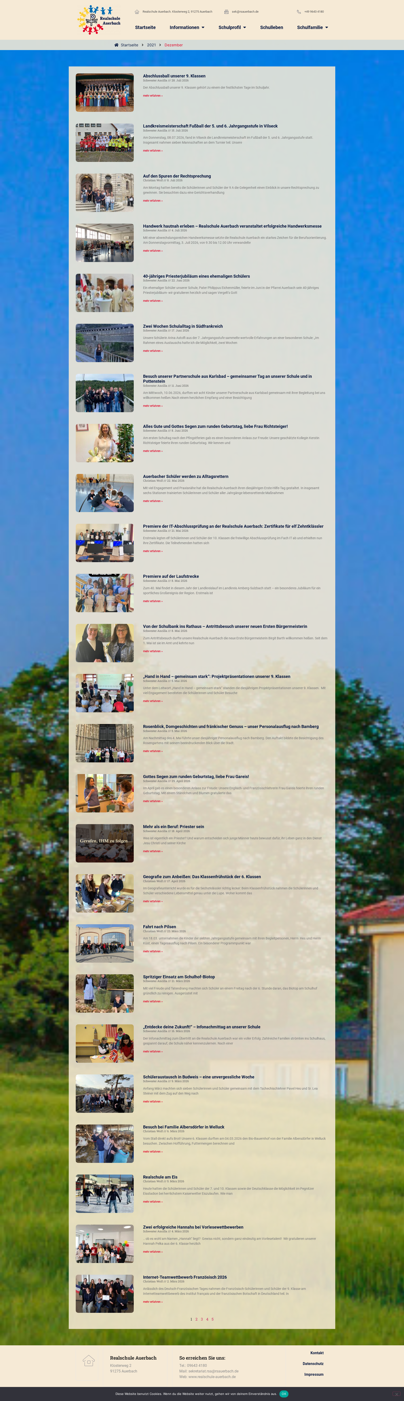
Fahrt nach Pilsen (159, 926)
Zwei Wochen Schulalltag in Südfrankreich (183, 326)
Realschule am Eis (160, 1177)
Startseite (145, 27)
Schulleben (271, 27)
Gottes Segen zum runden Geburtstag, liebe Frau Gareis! (196, 776)
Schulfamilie (310, 27)
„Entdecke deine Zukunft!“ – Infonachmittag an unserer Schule (201, 1026)
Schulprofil (230, 27)
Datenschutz (313, 1363)
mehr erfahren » (153, 95)
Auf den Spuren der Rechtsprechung (177, 176)
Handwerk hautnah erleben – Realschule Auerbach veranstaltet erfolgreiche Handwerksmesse (232, 226)
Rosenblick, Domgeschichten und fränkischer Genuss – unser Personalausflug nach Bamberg (231, 726)
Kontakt (317, 1353)
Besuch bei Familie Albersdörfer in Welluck (183, 1126)
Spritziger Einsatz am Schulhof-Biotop (179, 976)
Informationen (184, 27)
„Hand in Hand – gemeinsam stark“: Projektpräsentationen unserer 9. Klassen (216, 676)
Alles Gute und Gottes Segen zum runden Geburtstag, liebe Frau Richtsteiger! (215, 426)
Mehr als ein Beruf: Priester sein (173, 826)
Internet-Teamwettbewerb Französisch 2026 (185, 1277)
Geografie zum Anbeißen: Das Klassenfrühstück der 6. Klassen (202, 876)
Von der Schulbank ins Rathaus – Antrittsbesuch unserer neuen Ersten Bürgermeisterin (225, 626)
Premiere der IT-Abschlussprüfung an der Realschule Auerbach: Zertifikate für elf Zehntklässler (233, 526)
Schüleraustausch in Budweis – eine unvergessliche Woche (198, 1076)
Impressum (314, 1374)
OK (284, 1394)
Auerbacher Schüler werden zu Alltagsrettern (185, 476)
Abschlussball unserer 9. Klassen (174, 75)
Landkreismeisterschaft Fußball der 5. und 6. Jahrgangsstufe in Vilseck (210, 126)
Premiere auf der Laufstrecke (171, 576)
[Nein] (396, 1394)
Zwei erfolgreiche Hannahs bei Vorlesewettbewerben (193, 1227)
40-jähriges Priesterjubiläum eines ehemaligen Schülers (196, 276)
